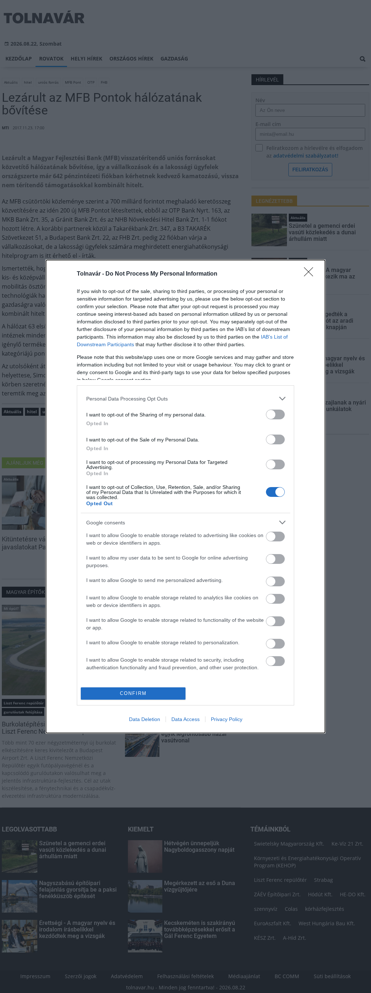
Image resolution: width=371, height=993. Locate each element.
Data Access (185, 719)
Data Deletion (144, 719)
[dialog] (185, 496)
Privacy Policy (226, 719)
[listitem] (185, 398)
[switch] (275, 414)
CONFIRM (133, 693)
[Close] (311, 274)
